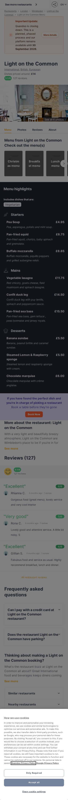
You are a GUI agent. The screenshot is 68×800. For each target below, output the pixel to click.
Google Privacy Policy (47, 763)
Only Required (34, 773)
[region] (34, 754)
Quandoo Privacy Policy (23, 763)
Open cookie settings (34, 791)
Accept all (34, 782)
